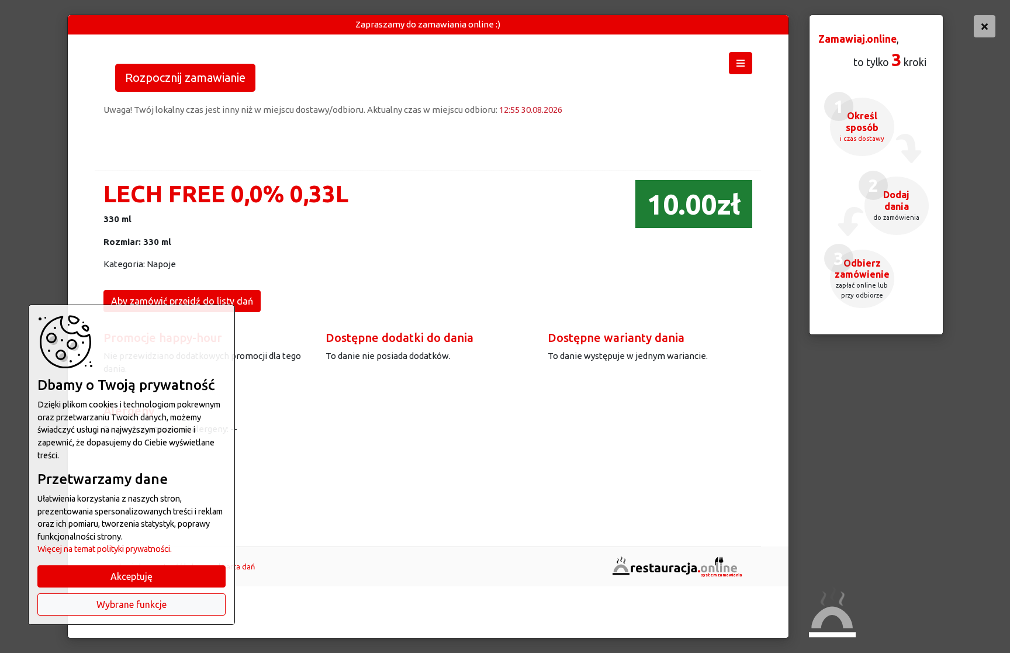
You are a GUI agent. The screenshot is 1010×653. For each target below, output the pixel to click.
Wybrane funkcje (131, 604)
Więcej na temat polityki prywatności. (104, 549)
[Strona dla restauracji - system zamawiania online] (676, 565)
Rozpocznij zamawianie (185, 77)
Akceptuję (131, 576)
